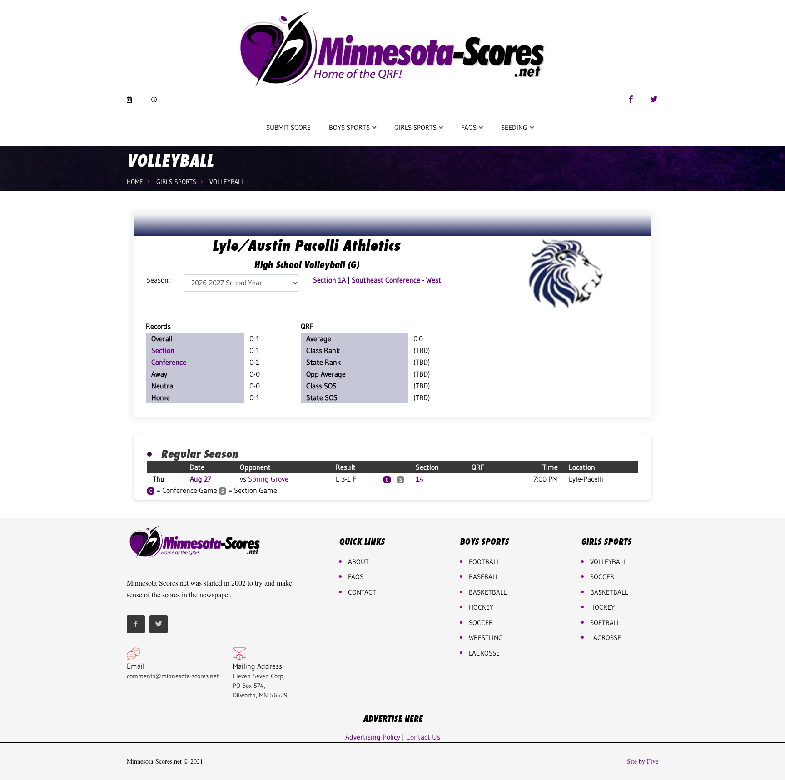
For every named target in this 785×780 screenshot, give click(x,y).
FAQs (355, 576)
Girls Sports (416, 127)
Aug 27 (200, 478)
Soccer (481, 622)
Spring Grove (268, 478)
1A (419, 478)
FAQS (469, 127)
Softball (605, 622)
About (358, 561)
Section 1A (329, 279)
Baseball (484, 576)
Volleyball (226, 182)
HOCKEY (481, 607)
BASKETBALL (488, 592)
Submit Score (288, 127)
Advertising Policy (372, 736)
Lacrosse (484, 653)
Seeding (515, 127)
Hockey (602, 607)
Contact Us (423, 736)
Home (135, 182)
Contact (362, 592)
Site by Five (642, 761)
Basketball (609, 592)
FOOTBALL (484, 561)
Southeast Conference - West (396, 279)
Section (162, 350)
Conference (168, 362)
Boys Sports (350, 127)
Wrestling (486, 637)
